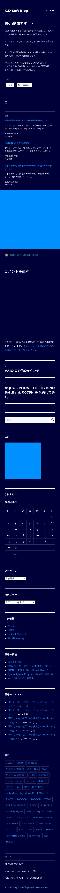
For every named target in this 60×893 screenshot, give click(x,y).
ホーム (8, 857)
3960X (20, 762)
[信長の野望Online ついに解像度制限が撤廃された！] (29, 128)
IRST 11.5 (37, 787)
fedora (9, 781)
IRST (26, 787)
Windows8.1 (29, 823)
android (32, 762)
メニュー (50, 10)
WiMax (10, 817)
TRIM (50, 811)
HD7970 (42, 781)
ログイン (12, 626)
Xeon (29, 829)
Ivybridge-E (27, 793)
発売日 (9, 841)
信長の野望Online (15, 835)
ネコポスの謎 (15, 662)
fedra (19, 781)
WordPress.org (16, 638)
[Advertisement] (30, 219)
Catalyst (43, 775)
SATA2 (30, 811)
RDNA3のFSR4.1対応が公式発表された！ (29, 670)
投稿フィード (15, 630)
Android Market (15, 769)
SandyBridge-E (14, 811)
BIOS (33, 775)
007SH (10, 762)
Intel (17, 787)
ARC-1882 (32, 769)
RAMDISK (46, 805)
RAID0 (33, 805)
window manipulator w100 (20, 871)
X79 (21, 829)
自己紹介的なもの (14, 864)
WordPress (45, 823)
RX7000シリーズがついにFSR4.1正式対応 (30, 666)
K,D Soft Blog (16, 11)
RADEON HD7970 (16, 805)
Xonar (39, 829)
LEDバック (43, 793)
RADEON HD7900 (40, 799)
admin (19, 706)
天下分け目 (34, 835)
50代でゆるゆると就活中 (21, 678)
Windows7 (23, 817)
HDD (9, 787)
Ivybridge (11, 793)
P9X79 (9, 799)
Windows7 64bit (42, 817)
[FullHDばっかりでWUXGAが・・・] (29, 151)
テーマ (49, 829)
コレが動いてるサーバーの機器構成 (23, 878)
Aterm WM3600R (16, 775)
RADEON (21, 799)
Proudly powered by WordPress (34, 887)
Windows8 (12, 823)
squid (40, 811)
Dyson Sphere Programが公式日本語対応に (31, 674)
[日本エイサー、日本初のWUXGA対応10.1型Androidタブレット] (29, 175)
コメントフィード (17, 634)
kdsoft (12, 255)
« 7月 (15, 553)
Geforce (30, 781)
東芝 (46, 835)
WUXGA (10, 829)
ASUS (45, 769)
